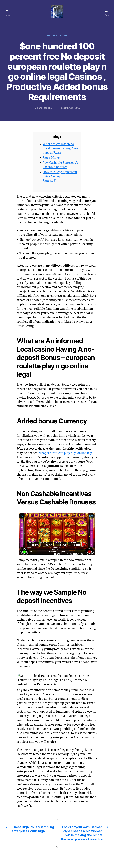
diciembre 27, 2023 (70, 107)
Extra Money (51, 158)
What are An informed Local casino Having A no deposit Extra (60, 148)
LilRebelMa (46, 107)
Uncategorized (57, 35)
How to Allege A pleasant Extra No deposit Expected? (60, 176)
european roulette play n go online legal (66, 453)
